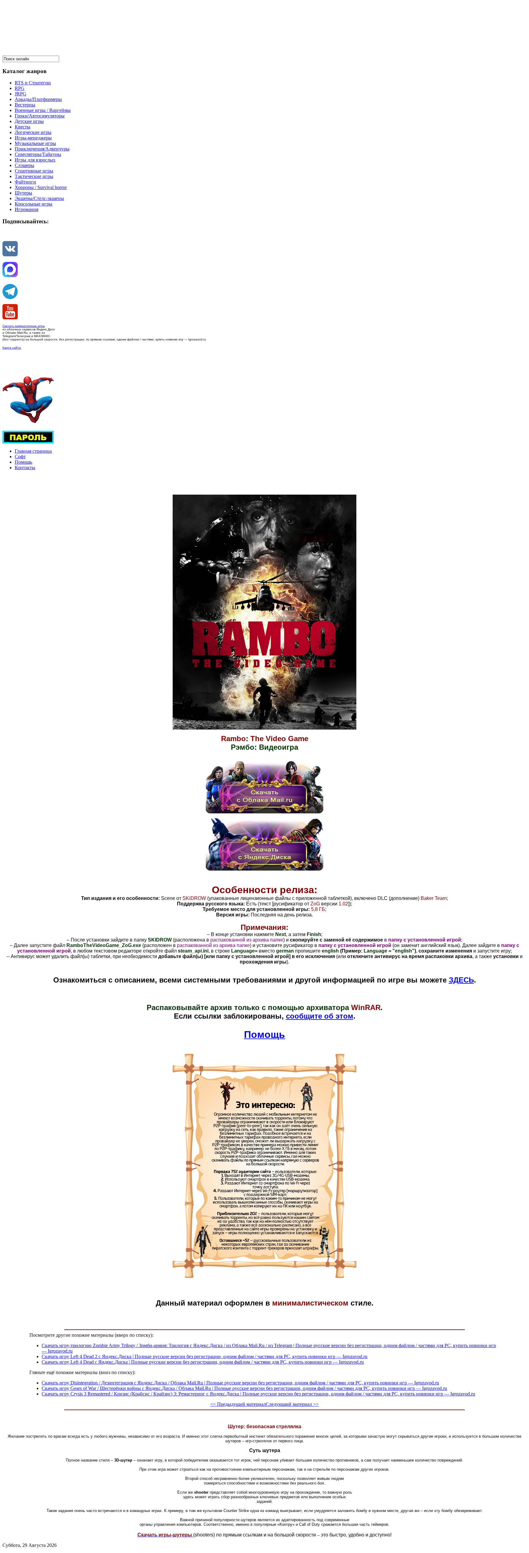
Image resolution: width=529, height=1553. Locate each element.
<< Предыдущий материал (238, 1404)
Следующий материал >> (292, 1404)
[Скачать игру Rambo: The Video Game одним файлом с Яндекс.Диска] (264, 868)
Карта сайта (11, 347)
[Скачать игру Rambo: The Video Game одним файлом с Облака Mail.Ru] (264, 811)
